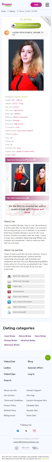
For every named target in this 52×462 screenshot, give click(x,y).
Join (36, 4)
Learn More (45, 459)
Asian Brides (9, 336)
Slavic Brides (40, 336)
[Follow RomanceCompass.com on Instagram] (34, 431)
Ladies (7, 367)
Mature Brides (25, 336)
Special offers (35, 367)
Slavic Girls (31, 415)
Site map (30, 395)
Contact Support (34, 390)
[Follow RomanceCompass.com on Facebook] (18, 431)
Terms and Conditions (13, 400)
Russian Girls (32, 410)
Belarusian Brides (11, 345)
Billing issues (9, 415)
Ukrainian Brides (28, 340)
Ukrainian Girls (33, 405)
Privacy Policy (10, 405)
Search (7, 380)
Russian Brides (10, 340)
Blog (30, 361)
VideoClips (9, 374)
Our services (9, 395)
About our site (10, 390)
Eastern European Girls (37, 400)
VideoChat (9, 361)
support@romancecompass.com (26, 442)
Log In (31, 374)
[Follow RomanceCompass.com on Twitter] (26, 431)
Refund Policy (10, 410)
